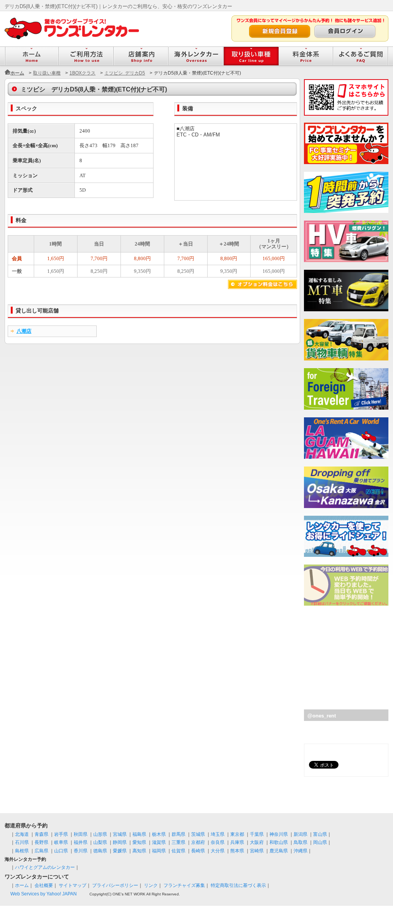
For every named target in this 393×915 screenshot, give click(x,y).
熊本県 (237, 851)
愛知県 (139, 842)
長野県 (41, 842)
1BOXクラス (82, 73)
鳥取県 (300, 842)
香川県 (81, 851)
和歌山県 (278, 842)
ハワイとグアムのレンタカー (45, 867)
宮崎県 (257, 851)
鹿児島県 (278, 851)
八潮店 (24, 331)
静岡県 (120, 842)
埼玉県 (218, 834)
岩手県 (61, 834)
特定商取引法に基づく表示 (238, 885)
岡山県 (320, 842)
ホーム (17, 73)
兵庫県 (237, 842)
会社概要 (44, 885)
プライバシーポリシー (115, 885)
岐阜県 (61, 842)
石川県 (22, 842)
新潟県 (300, 834)
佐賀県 (178, 851)
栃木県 (159, 834)
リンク (151, 885)
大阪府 (257, 842)
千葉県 (257, 834)
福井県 (81, 842)
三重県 (178, 842)
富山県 (320, 834)
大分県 (218, 851)
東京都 (237, 834)
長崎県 (198, 851)
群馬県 (178, 834)
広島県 (41, 851)
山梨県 (100, 842)
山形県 (100, 834)
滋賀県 (159, 842)
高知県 (139, 851)
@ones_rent (321, 716)
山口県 (61, 851)
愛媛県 (120, 851)
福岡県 (159, 851)
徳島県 (100, 851)
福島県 (139, 834)
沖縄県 (300, 851)
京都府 (198, 842)
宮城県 (120, 834)
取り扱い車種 (47, 73)
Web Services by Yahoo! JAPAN (43, 894)
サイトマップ (72, 885)
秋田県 (81, 834)
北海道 (22, 834)
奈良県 (218, 842)
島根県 (22, 851)
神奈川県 (278, 834)
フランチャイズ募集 (184, 885)
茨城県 (198, 834)
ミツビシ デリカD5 (124, 73)
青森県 (41, 834)
